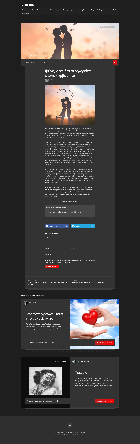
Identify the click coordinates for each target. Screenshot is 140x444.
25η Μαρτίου (25, 13)
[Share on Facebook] (28, 55)
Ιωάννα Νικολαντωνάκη (59, 80)
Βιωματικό (102, 10)
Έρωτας (65, 10)
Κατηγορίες (31, 10)
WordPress (71, 434)
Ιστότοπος (48, 254)
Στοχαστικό (94, 10)
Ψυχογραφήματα (74, 10)
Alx (82, 434)
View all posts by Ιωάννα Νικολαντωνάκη (60, 212)
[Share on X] (25, 55)
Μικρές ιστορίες (85, 10)
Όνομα (47, 248)
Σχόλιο (47, 237)
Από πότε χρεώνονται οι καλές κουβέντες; (45, 316)
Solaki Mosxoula (35, 302)
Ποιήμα (115, 10)
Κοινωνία (109, 10)
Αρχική (24, 10)
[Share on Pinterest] (32, 55)
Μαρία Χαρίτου (84, 361)
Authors (46, 10)
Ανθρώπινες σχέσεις (55, 10)
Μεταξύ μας (27, 4)
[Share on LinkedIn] (36, 55)
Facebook (40, 10)
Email (73, 248)
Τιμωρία (81, 372)
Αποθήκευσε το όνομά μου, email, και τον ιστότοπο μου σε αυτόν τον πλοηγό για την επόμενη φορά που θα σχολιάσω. (70, 261)
